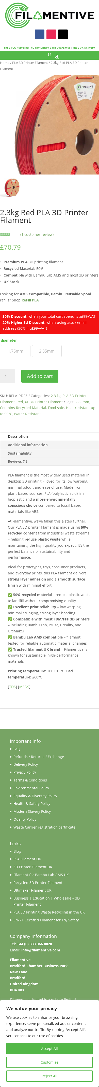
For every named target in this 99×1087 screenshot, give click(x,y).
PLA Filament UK (27, 859)
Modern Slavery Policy (32, 811)
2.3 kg (56, 395)
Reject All (49, 1076)
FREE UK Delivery (84, 47)
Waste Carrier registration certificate (44, 827)
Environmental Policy (31, 788)
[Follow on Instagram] (51, 34)
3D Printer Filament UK (32, 866)
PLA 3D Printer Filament (30, 62)
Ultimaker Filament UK (32, 890)
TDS (12, 686)
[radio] (15, 351)
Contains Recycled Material (23, 407)
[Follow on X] (63, 34)
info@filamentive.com (40, 950)
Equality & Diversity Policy (35, 795)
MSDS (24, 686)
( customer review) (37, 234)
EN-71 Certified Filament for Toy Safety (46, 920)
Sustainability (20, 453)
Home (4, 62)
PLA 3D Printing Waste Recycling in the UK (49, 912)
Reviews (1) (17, 461)
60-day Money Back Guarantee (50, 47)
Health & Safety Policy (31, 803)
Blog (17, 851)
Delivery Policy (25, 764)
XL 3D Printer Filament (44, 401)
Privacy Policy (24, 772)
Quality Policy (24, 819)
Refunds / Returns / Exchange (38, 756)
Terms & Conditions (30, 780)
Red (19, 401)
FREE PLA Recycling (16, 47)
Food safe (56, 407)
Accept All (49, 1048)
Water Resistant (27, 413)
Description (18, 436)
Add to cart (40, 376)
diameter (9, 340)
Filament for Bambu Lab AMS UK (41, 874)
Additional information (28, 444)
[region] (49, 1043)
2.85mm (82, 401)
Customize (49, 1062)
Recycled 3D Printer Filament (37, 882)
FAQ (16, 748)
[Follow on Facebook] (39, 34)
